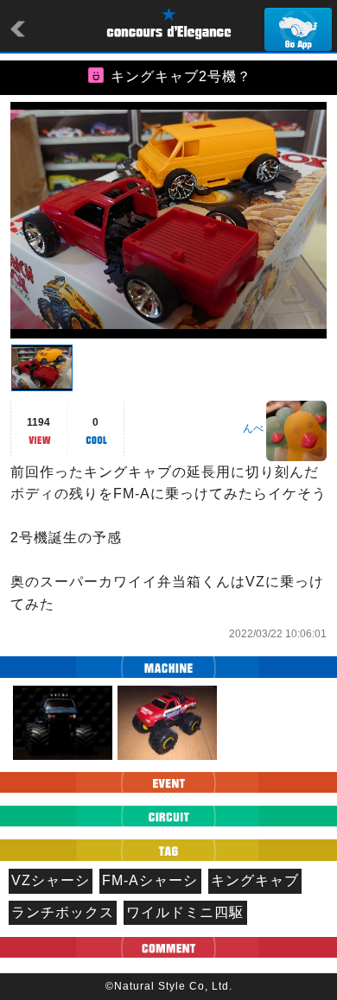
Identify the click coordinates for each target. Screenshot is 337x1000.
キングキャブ (255, 880)
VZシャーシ (50, 880)
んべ (253, 428)
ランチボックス (62, 912)
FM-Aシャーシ (150, 880)
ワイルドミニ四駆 (185, 912)
